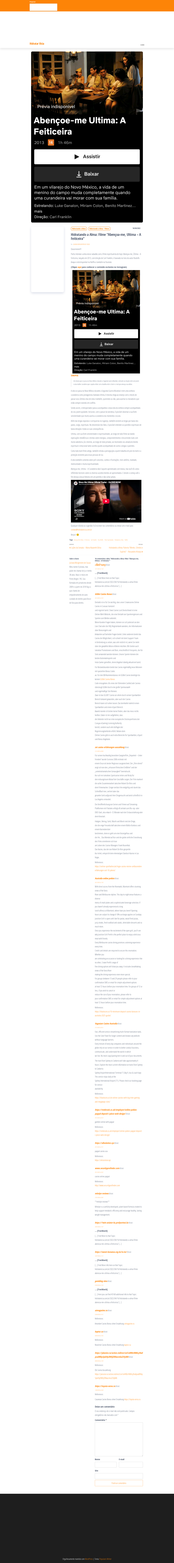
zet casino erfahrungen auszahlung (109, 747)
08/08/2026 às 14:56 (99, 1336)
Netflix (126, 540)
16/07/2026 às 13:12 (99, 1256)
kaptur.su (99, 1331)
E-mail (121, 1459)
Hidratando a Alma (79, 228)
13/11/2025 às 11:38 (99, 569)
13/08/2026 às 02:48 (99, 1390)
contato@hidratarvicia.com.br (81, 529)
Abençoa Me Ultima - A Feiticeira (82, 540)
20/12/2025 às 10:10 (99, 598)
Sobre (142, 45)
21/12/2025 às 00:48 (99, 751)
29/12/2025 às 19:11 (99, 1147)
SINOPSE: (75, 375)
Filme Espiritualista (109, 540)
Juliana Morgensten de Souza (81, 244)
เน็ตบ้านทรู (100, 564)
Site (96, 1470)
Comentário (101, 1419)
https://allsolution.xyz (104, 1142)
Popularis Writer (105, 1558)
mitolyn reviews (102, 1193)
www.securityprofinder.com (107, 1168)
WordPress (89, 1558)
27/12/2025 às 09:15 (99, 1027)
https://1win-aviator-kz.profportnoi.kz (111, 1222)
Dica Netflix (100, 540)
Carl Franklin (94, 540)
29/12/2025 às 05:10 (99, 1118)
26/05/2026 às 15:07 (99, 1227)
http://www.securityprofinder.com (107, 1185)
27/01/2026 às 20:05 (99, 1197)
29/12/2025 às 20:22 (99, 1172)
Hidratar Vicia (37, 43)
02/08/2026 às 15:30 (99, 1285)
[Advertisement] (87, 26)
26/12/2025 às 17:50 (99, 882)
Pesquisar (33, 2)
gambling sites (101, 1281)
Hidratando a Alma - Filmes (99, 228)
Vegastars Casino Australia (106, 1023)
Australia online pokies (104, 878)
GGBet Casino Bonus (103, 593)
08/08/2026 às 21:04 (99, 1361)
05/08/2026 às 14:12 (99, 1314)
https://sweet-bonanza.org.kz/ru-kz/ (111, 1251)
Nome (97, 1459)
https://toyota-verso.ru (105, 1386)
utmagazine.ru (101, 1310)
